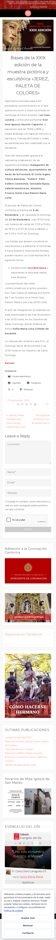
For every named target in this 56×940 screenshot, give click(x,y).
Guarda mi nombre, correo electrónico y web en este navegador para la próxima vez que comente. (28, 505)
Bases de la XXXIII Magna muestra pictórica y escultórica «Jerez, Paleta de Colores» (26, 757)
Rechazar (28, 925)
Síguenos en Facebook (23, 634)
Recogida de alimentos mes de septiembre (41, 419)
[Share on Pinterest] (26, 404)
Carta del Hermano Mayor (19, 749)
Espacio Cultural (13, 48)
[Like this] (47, 404)
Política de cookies (13, 910)
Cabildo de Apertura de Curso (20, 764)
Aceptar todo (28, 918)
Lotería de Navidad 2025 (18, 737)
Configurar (28, 933)
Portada (28, 48)
